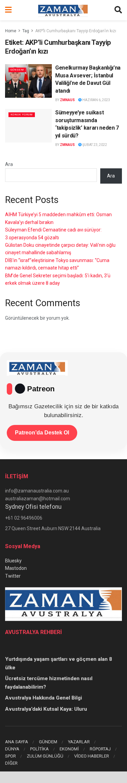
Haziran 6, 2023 (96, 100)
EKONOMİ (69, 748)
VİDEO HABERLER (91, 756)
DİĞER (11, 763)
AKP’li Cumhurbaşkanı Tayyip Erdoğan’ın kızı (75, 31)
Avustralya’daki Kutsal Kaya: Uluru (46, 709)
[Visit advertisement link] (63, 777)
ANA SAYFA (16, 741)
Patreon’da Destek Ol (42, 432)
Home (10, 31)
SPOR (10, 756)
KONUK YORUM (21, 114)
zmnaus (67, 100)
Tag (25, 31)
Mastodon (16, 568)
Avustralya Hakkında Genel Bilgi (43, 698)
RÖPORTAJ (100, 748)
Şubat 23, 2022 (94, 145)
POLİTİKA (39, 748)
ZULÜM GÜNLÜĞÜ (45, 756)
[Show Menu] (8, 10)
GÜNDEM (48, 741)
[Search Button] (118, 10)
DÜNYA (12, 748)
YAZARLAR (79, 741)
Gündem (17, 69)
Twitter (13, 576)
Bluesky (13, 560)
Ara (9, 164)
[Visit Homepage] (63, 10)
